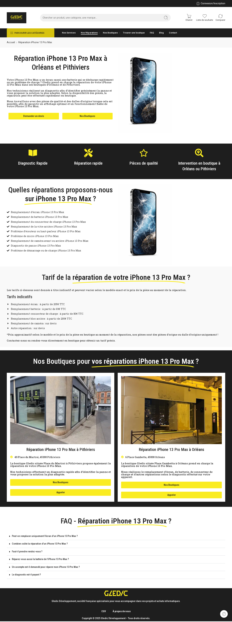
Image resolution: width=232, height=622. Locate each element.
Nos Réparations (89, 32)
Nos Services (69, 32)
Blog (161, 32)
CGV (103, 611)
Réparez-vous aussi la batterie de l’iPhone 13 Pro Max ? (40, 559)
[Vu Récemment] (224, 614)
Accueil (11, 42)
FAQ (152, 32)
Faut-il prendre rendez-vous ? (27, 551)
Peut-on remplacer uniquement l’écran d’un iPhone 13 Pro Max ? (45, 536)
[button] (116, 536)
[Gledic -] (16, 17)
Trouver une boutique (134, 32)
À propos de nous (122, 611)
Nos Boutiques (110, 32)
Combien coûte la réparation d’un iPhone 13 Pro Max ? (40, 543)
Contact (173, 32)
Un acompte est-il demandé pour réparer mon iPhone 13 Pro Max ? (46, 567)
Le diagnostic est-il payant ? (26, 574)
